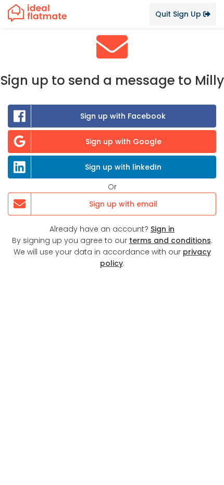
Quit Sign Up (179, 14)
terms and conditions (170, 240)
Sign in (163, 229)
